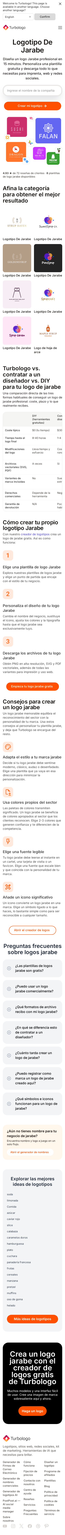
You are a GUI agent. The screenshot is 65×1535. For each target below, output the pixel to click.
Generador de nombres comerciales (11, 1482)
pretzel (11, 1287)
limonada (12, 1200)
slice (10, 1225)
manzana (12, 1280)
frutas (10, 1268)
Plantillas (50, 1480)
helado (11, 1305)
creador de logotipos (35, 534)
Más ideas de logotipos (32, 1319)
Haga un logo (32, 1411)
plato (10, 1250)
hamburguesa (15, 1243)
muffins (11, 1293)
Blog (47, 1486)
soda (10, 1194)
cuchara (12, 1256)
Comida (11, 1206)
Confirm (45, 16)
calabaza (12, 1231)
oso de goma (15, 1299)
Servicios (29, 1504)
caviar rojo (13, 1219)
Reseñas (29, 1499)
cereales (12, 1274)
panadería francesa (19, 1262)
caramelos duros (17, 1237)
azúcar (11, 1213)
